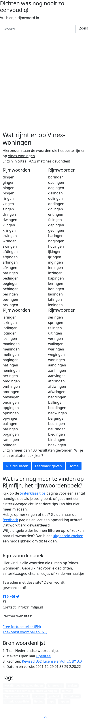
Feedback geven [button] (48, 466)
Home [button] (73, 466)
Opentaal (43, 655)
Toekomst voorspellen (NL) (25, 632)
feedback (10, 519)
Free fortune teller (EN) (22, 626)
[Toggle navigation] (82, 707)
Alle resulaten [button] (17, 466)
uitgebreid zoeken (68, 535)
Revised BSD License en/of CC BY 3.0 (52, 661)
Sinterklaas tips (33, 493)
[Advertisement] (45, 83)
